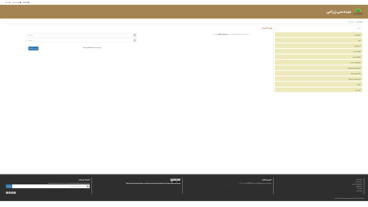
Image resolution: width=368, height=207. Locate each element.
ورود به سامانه (16, 2)
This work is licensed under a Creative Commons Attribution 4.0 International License (153, 183)
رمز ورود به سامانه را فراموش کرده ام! (92, 47)
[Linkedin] (9, 193)
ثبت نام (7, 2)
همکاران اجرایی (357, 57)
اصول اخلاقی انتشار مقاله (354, 68)
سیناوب (336, 198)
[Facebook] (14, 193)
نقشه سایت (359, 190)
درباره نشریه (358, 181)
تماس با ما (358, 90)
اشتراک (9, 186)
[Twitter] (12, 193)
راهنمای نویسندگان (356, 73)
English (25, 2)
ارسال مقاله (357, 46)
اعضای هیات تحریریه (355, 62)
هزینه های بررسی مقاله (355, 79)
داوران (359, 84)
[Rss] (7, 193)
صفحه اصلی (359, 22)
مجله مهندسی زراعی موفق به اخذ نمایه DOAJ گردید (258, 183)
